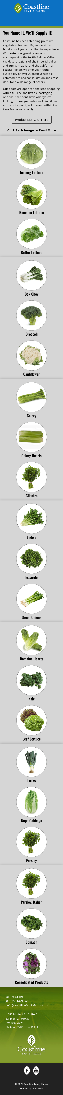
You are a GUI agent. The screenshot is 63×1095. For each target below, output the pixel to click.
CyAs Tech (37, 1088)
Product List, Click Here (31, 120)
